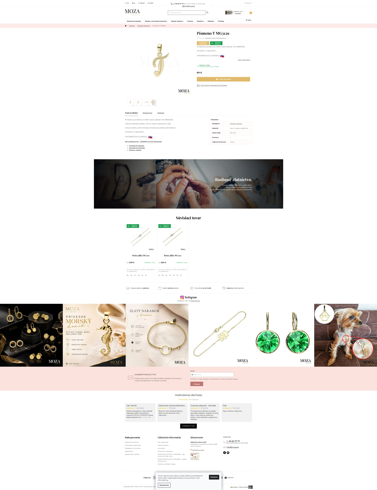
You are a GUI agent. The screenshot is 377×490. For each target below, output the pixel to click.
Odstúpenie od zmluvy (132, 448)
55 (146, 275)
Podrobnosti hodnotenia (215, 38)
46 (139, 275)
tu (167, 480)
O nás (127, 3)
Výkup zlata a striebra (132, 454)
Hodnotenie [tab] (147, 113)
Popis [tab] (127, 113)
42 (135, 275)
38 (127, 275)
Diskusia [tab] (160, 113)
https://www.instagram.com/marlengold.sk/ (228, 452)
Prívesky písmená (236, 124)
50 (142, 275)
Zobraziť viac (188, 426)
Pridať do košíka (223, 79)
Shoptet (235, 487)
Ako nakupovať (163, 442)
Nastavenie (164, 485)
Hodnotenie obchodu (188, 395)
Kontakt (150, 3)
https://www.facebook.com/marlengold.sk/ (224, 452)
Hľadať (207, 12)
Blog (133, 3)
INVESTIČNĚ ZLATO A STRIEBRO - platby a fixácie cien (172, 460)
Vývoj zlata (161, 448)
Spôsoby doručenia (131, 442)
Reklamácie (129, 451)
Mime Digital (243, 487)
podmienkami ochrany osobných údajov (224, 379)
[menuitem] (134, 21)
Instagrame (195, 301)
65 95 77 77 (233, 441)
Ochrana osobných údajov (167, 464)
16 (159, 275)
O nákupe (141, 3)
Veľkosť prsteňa (163, 445)
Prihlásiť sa (196, 384)
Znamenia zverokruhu (165, 451)
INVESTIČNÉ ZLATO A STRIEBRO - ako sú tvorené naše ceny (171, 455)
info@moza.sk (232, 447)
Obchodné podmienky (133, 445)
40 (131, 275)
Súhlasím (214, 477)
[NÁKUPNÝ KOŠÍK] (248, 12)
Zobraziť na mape (198, 450)
